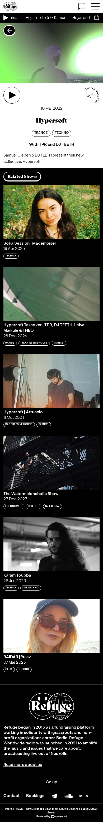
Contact (11, 796)
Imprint (9, 809)
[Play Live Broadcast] (5, 18)
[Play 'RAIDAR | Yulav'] (51, 626)
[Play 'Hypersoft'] (11, 95)
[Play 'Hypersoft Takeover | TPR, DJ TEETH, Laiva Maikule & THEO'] (51, 294)
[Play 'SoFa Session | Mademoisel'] (51, 212)
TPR (43, 145)
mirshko (75, 809)
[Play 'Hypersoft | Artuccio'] (51, 381)
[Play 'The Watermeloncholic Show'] (51, 463)
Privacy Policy (22, 809)
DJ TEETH (65, 145)
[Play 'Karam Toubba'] (51, 544)
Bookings (35, 796)
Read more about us (22, 765)
